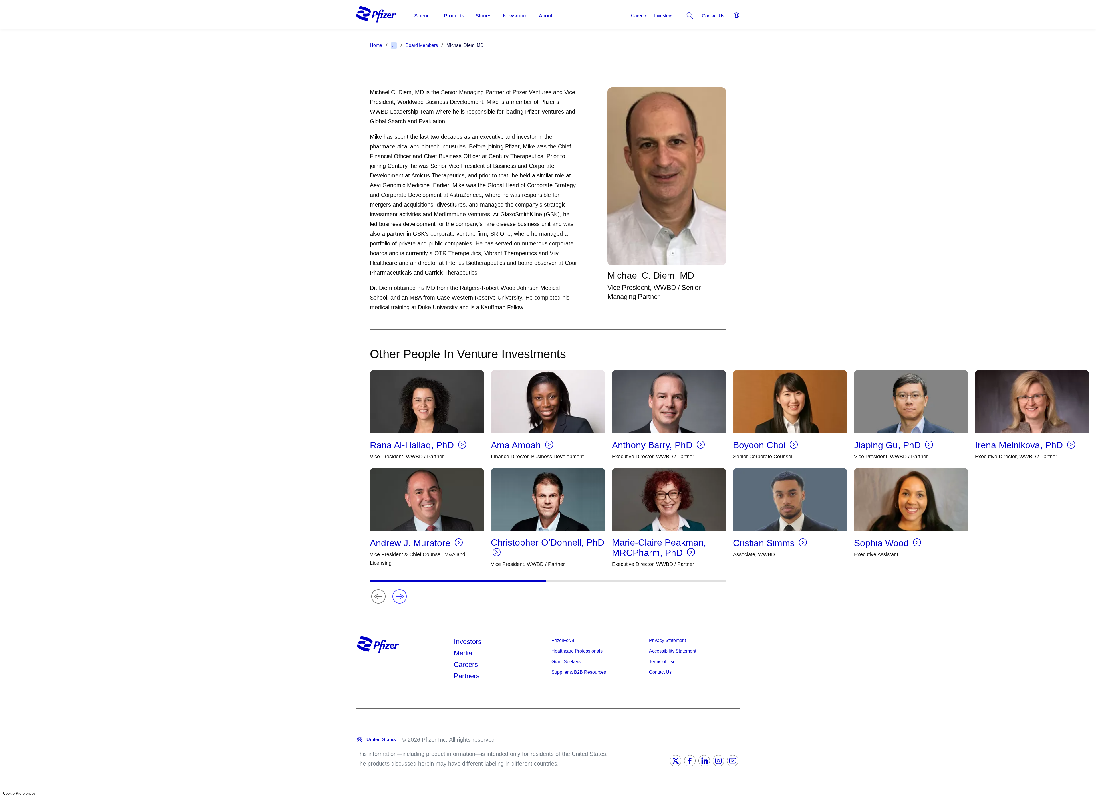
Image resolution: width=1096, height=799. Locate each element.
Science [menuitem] (423, 16)
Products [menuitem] (454, 16)
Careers (639, 15)
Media (463, 653)
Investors (663, 15)
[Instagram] (718, 760)
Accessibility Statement (672, 651)
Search (689, 15)
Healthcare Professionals (577, 651)
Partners (467, 676)
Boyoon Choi (760, 445)
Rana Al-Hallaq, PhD (413, 445)
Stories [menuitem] (483, 16)
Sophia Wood (882, 543)
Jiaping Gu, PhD (888, 445)
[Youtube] (732, 760)
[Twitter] (675, 760)
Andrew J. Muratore (411, 543)
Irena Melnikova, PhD (1020, 445)
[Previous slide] (378, 596)
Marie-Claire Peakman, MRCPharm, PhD (659, 547)
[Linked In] (704, 760)
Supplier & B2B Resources (578, 672)
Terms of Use (662, 661)
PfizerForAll (563, 640)
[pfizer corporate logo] (376, 14)
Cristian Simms (765, 543)
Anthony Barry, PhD (653, 445)
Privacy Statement (667, 640)
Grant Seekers (566, 661)
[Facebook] (690, 760)
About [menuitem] (545, 16)
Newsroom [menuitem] (515, 16)
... (394, 45)
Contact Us (713, 15)
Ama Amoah (517, 445)
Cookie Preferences (19, 793)
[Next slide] (399, 596)
